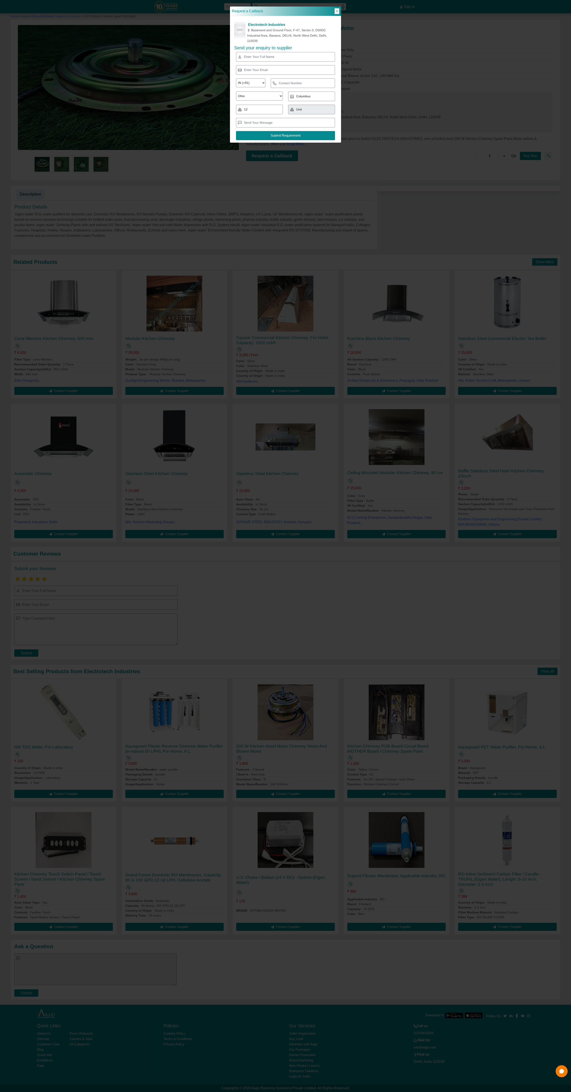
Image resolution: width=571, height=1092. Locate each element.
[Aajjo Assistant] (562, 1071)
